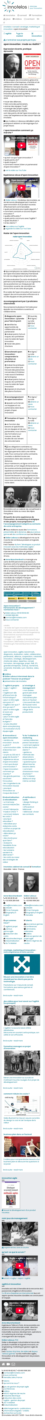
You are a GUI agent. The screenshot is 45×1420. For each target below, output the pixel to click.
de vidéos (25, 1351)
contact (30, 19)
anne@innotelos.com (12, 905)
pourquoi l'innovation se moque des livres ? (11, 790)
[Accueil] (22, 6)
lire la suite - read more (13, 995)
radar (26, 654)
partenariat (8, 656)
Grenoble (17, 668)
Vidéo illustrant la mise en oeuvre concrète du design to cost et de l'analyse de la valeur (22, 1120)
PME (32, 663)
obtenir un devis (33, 357)
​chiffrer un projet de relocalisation (11, 829)
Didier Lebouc (11, 200)
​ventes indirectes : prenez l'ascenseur (31, 741)
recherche (33, 665)
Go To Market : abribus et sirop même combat (29, 778)
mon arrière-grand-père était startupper (30, 692)
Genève (29, 668)
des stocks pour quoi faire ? (10, 839)
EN (38, 19)
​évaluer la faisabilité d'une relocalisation (9, 845)
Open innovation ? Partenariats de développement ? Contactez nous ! (19, 608)
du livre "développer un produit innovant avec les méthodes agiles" (22, 545)
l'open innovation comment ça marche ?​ (10, 771)
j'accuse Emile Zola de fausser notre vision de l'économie (31, 704)
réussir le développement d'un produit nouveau (19, 1211)
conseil (23, 15)
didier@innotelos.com (33, 905)
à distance (21, 532)
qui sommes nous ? (9, 921)
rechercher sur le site (12, 1413)
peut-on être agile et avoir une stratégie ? (11, 712)
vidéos (18, 19)
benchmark (29, 652)
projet (27, 663)
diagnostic (8, 654)
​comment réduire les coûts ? (11, 815)
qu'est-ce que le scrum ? (13, 1252)
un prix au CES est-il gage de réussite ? (11, 755)
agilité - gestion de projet (14, 1400)
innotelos (10, 15)
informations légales (12, 1411)
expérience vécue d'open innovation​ (11, 760)
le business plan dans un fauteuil (30, 698)
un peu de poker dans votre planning (11, 725)
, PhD (10, 1340)
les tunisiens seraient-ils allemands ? (8, 852)
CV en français (12, 910)
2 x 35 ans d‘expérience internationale (17, 1293)
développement (29, 659)
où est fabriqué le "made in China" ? (10, 810)
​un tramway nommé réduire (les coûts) (11, 804)
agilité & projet (12, 926)
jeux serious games (34, 924)
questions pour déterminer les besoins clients (29, 764)
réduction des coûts (10, 935)
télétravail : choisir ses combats (31, 813)
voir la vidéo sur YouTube (15, 170)
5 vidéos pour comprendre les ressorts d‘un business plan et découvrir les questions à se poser (22, 1161)
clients (29, 920)
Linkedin (8, 908)
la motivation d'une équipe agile (11, 730)
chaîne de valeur (11, 661)
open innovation (10, 652)
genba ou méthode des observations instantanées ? (29, 756)
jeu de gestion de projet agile (16, 1386)
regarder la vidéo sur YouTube (18, 228)
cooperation (27, 656)
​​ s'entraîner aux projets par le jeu (21, 40)
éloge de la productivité (28, 710)
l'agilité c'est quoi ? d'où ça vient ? (11, 706)
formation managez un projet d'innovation (17, 1047)
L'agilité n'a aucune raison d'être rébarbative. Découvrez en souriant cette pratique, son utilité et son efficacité (21, 1031)
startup (25, 665)
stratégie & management (29, 686)
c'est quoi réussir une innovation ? (10, 765)
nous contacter (32, 327)
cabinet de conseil (21, 867)
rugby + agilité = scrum (10, 689)
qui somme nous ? (11, 1383)
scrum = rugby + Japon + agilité (16, 1278)
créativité (37, 656)
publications (25, 1408)
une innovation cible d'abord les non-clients (12, 749)
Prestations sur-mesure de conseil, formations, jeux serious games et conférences (18, 987)
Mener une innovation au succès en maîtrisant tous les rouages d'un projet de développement (21, 1079)
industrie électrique (14, 938)
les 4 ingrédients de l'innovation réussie (11, 784)
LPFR (5, 670)
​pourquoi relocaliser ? (8, 820)
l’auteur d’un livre (13, 1351)
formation (36, 15)
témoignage (18, 663)
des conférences (19, 534)
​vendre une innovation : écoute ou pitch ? (11, 742)
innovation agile (9, 1178)
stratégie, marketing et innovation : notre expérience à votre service (20, 951)
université (8, 668)
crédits (26, 1411)
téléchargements (11, 1408)
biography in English (9, 913)
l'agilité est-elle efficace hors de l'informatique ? (10, 695)
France (19, 1377)
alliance (17, 656)
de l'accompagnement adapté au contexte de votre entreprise (22, 523)
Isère (14, 1377)
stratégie (17, 659)
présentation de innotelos (15, 681)
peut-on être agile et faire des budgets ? (11, 719)
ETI (36, 663)
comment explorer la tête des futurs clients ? (31, 747)
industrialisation (12, 941)
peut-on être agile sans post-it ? (11, 701)
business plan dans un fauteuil (18, 1134)
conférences (31, 926)
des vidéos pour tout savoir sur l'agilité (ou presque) (21, 1002)
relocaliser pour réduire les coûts (10, 824)
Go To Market (11, 943)
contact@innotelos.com (16, 617)
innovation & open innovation (10, 736)
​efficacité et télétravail (28, 808)
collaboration (35, 654)
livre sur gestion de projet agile (33, 937)
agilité (21, 652)
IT (4, 22)
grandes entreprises (12, 665)
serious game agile (8, 930)
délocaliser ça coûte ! (9, 834)
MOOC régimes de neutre (33, 942)
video (36, 668)
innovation (8, 659)
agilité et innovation (11, 1284)
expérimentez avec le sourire (16, 1247)
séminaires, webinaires (30, 930)
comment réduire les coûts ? (17, 1094)
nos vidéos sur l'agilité (15, 226)
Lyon (23, 668)
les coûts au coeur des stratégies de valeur (11, 859)
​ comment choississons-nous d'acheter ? (31, 771)
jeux (8, 19)
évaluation (18, 654)
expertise (23, 661)
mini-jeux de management (14, 1218)
